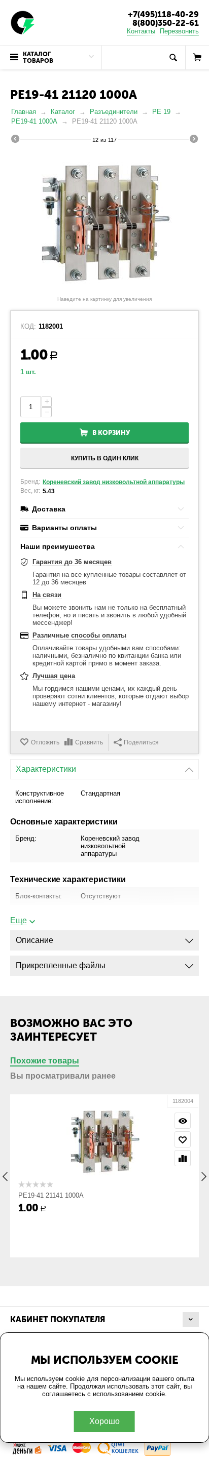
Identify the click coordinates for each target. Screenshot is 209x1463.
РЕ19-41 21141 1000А (51, 1195)
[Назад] (15, 140)
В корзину (111, 433)
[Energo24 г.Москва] (23, 22)
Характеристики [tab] (46, 769)
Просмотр (183, 1121)
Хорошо (104, 1421)
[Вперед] (194, 140)
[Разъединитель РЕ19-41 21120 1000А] (104, 221)
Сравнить (89, 742)
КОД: (28, 326)
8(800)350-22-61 (165, 23)
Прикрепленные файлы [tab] (61, 965)
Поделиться (141, 742)
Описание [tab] (34, 940)
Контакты (141, 31)
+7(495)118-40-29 (163, 14)
